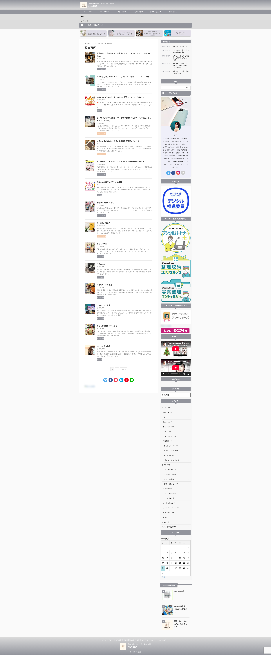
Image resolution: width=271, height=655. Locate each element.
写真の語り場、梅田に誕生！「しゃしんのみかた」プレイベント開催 (123, 77)
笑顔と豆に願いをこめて (181, 46)
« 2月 (163, 577)
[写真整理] (121, 380)
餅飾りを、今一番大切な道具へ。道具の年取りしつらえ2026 (181, 65)
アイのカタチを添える (105, 285)
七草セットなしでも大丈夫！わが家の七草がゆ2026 (181, 58)
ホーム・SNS (88, 12)
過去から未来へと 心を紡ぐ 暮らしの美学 (139, 644)
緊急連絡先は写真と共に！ (107, 202)
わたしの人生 (102, 244)
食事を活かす (122, 12)
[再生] (164, 374)
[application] (176, 367)
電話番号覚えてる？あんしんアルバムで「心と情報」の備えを (120, 161)
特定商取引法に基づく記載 (131, 640)
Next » (123, 369)
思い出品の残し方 (103, 223)
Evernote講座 (179, 591)
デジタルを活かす (155, 12)
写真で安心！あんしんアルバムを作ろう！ (181, 624)
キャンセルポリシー (163, 640)
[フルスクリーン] (188, 374)
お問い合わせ (172, 12)
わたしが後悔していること (107, 326)
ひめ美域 (92, 6)
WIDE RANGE (104, 12)
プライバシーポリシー (148, 640)
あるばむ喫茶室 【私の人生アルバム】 (180, 609)
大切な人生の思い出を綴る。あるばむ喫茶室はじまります (119, 141)
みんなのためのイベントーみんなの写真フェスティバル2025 (120, 97)
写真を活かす (139, 12)
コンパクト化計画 (103, 305)
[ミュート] (184, 374)
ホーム (104, 640)
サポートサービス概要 (115, 640)
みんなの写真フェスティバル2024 (110, 182)
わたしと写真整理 (103, 346)
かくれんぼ (101, 264)
